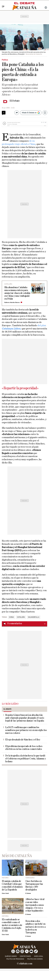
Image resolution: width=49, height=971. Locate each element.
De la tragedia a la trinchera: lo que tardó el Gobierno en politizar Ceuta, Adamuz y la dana (25, 758)
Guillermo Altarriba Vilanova (12, 302)
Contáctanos (25, 956)
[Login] (45, 7)
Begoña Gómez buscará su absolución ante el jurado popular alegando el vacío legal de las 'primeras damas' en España (24, 718)
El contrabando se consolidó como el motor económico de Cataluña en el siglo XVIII (12, 925)
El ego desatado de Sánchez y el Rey (22, 739)
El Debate (15, 100)
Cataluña (21, 617)
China (11, 617)
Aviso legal (38, 956)
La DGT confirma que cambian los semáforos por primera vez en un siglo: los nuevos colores (26, 730)
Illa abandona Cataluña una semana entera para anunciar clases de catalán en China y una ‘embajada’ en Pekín (17, 293)
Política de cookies (35, 959)
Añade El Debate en (29, 113)
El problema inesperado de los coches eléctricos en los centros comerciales (23, 747)
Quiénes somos (11, 956)
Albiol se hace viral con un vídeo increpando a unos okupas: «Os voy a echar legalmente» (34, 905)
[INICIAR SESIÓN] (45, 7)
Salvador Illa (33, 617)
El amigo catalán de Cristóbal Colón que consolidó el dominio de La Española (12, 885)
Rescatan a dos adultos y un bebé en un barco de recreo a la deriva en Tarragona (35, 927)
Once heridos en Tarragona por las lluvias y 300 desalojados (34, 885)
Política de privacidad (15, 959)
